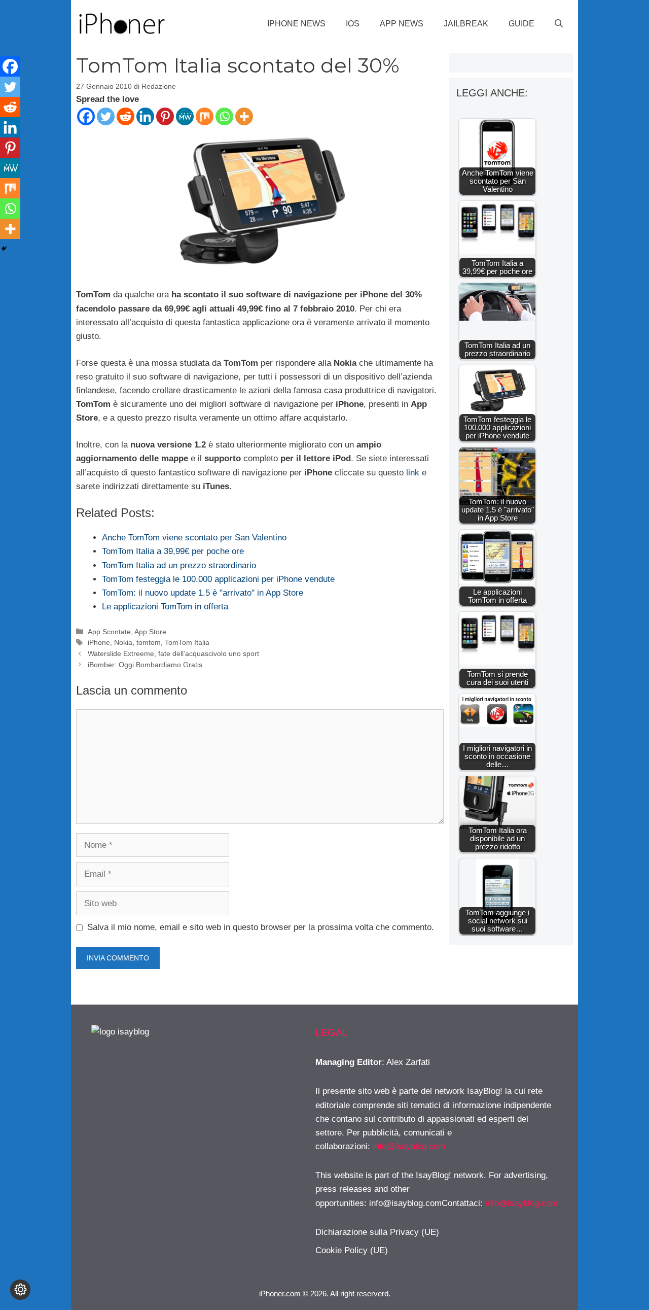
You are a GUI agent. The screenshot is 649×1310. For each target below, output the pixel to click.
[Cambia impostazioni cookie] (20, 1290)
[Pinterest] (165, 116)
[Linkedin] (145, 116)
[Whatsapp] (224, 116)
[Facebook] (86, 116)
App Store (150, 632)
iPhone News (296, 23)
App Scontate (109, 632)
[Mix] (204, 116)
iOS (352, 23)
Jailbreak (466, 23)
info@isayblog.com (409, 1146)
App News (401, 23)
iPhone (99, 642)
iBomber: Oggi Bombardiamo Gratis (145, 665)
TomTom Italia (187, 642)
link (411, 472)
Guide (521, 23)
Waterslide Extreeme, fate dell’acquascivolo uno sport (173, 653)
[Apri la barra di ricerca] (559, 24)
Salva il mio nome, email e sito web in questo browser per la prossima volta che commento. (260, 927)
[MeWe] (185, 116)
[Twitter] (106, 116)
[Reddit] (125, 116)
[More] (244, 116)
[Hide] (4, 249)
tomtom (148, 642)
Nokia (123, 642)
